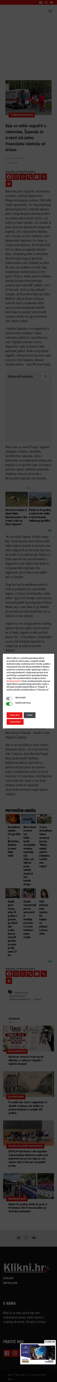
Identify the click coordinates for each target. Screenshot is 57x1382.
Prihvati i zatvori (14, 715)
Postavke (29, 715)
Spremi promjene (15, 722)
